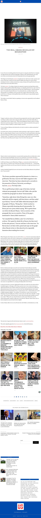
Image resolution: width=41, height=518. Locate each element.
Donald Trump (23, 487)
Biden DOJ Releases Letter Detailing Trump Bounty (20, 424)
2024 (24, 481)
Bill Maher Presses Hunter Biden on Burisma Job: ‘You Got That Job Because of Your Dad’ (12, 472)
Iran (37, 488)
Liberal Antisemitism (30, 491)
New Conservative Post (19, 324)
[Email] (26, 397)
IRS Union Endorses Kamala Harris (33, 423)
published (15, 79)
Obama (36, 400)
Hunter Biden (28, 488)
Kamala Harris (23, 491)
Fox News (30, 487)
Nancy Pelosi (30, 492)
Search (21, 440)
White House (26, 498)
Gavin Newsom (34, 487)
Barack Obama (30, 481)
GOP (21, 488)
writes (9, 186)
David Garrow (13, 400)
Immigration (33, 488)
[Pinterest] (20, 397)
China (26, 484)
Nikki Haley (29, 495)
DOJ (34, 485)
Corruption (23, 485)
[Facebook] (14, 397)
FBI (26, 487)
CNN (28, 484)
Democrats (31, 485)
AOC (26, 481)
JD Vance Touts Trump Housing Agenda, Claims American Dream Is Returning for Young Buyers (12, 481)
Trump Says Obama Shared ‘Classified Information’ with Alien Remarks (6, 424)
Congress (32, 484)
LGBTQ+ (21, 400)
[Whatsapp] (24, 397)
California (23, 484)
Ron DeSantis (33, 495)
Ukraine (22, 498)
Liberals (36, 491)
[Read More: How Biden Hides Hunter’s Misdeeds (11, 326)
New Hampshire (32, 494)
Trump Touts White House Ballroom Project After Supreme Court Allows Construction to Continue (12, 463)
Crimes (27, 485)
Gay (18, 400)
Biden (34, 481)
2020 (21, 481)
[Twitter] (18, 397)
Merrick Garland (24, 492)
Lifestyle (20, 47)
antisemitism (6, 400)
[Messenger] (16, 397)
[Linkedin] (22, 397)
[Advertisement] (20, 10)
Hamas (24, 488)
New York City (23, 495)
